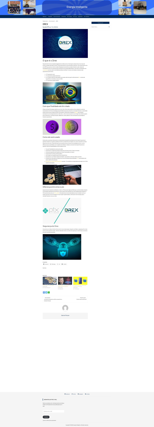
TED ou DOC (56, 193)
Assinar (46, 417)
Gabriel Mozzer (47, 27)
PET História (86, 16)
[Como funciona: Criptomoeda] (50, 281)
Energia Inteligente (77, 6)
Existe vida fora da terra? (82, 299)
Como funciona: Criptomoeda (48, 285)
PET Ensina (69, 16)
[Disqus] (65, 338)
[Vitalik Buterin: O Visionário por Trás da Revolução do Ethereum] (65, 281)
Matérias (44, 16)
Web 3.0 (76, 112)
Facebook (68, 394)
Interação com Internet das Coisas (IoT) (53, 161)
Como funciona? (56, 16)
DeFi (78, 158)
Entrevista (63, 16)
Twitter (74, 394)
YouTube (88, 394)
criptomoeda (45, 70)
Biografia (50, 16)
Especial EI (80, 16)
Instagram (81, 394)
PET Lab (75, 16)
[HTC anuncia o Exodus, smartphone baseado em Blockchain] (80, 281)
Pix (79, 77)
